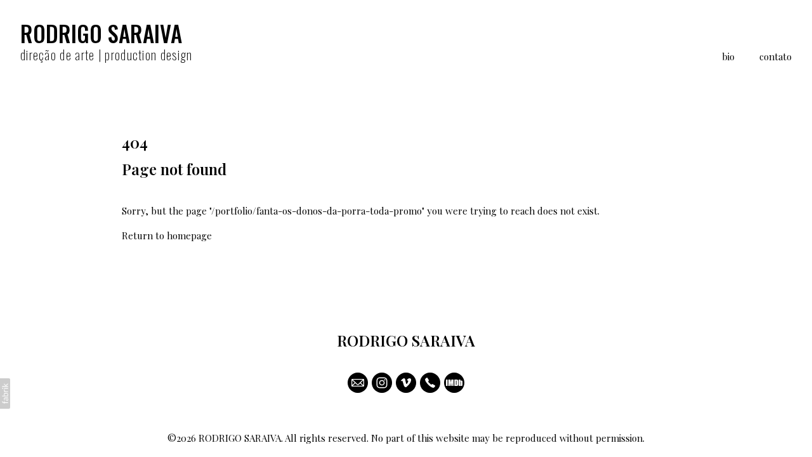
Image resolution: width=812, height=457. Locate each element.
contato (775, 56)
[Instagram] (382, 383)
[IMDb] (454, 383)
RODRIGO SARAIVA (406, 340)
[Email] (358, 383)
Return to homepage (167, 235)
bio (728, 56)
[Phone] (430, 383)
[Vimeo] (406, 383)
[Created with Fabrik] (5, 393)
